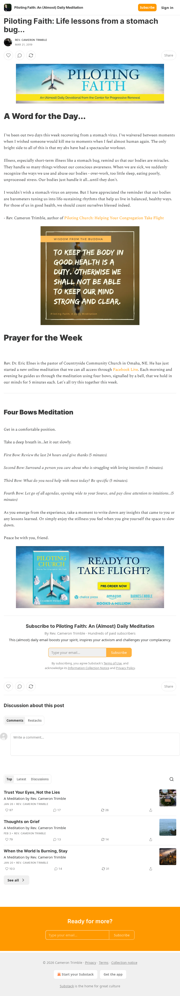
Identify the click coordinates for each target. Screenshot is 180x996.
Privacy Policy (125, 668)
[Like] (8, 55)
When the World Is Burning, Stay (36, 851)
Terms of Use (113, 663)
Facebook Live (125, 370)
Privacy (90, 962)
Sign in (167, 7)
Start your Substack (78, 974)
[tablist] (24, 720)
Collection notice (124, 962)
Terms (104, 962)
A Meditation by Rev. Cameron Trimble (35, 798)
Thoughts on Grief (22, 821)
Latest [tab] (21, 779)
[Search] (171, 779)
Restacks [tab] (34, 720)
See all (13, 880)
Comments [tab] (15, 720)
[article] (90, 801)
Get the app (113, 974)
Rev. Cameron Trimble (31, 40)
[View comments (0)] (19, 55)
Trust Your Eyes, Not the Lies (32, 792)
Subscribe (147, 7)
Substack (67, 986)
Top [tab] (9, 779)
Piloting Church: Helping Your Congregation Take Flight (114, 218)
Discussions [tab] (40, 779)
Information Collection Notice (88, 668)
